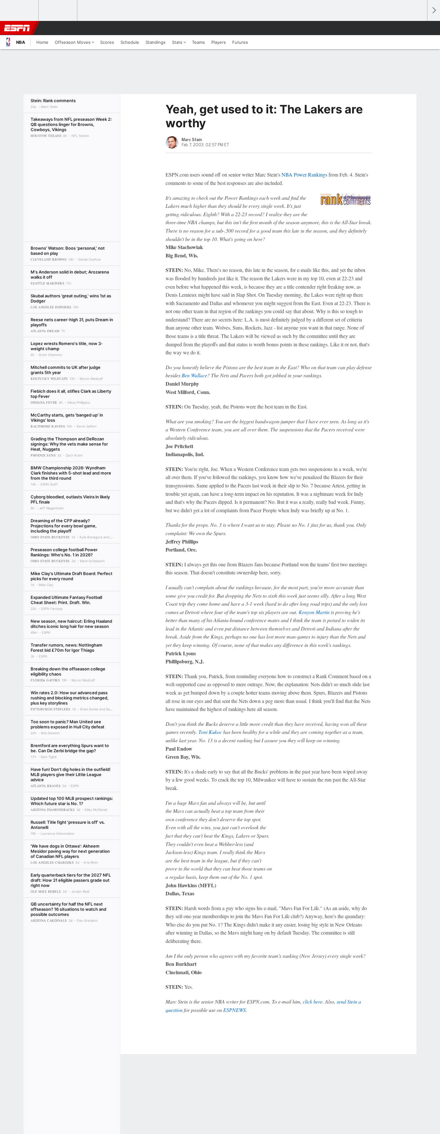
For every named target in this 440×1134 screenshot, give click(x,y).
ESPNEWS (234, 1009)
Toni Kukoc (210, 731)
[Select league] (19, 10)
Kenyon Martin (314, 612)
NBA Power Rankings (304, 174)
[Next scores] (433, 10)
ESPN (17, 28)
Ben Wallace (194, 375)
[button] (419, 28)
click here (312, 1001)
